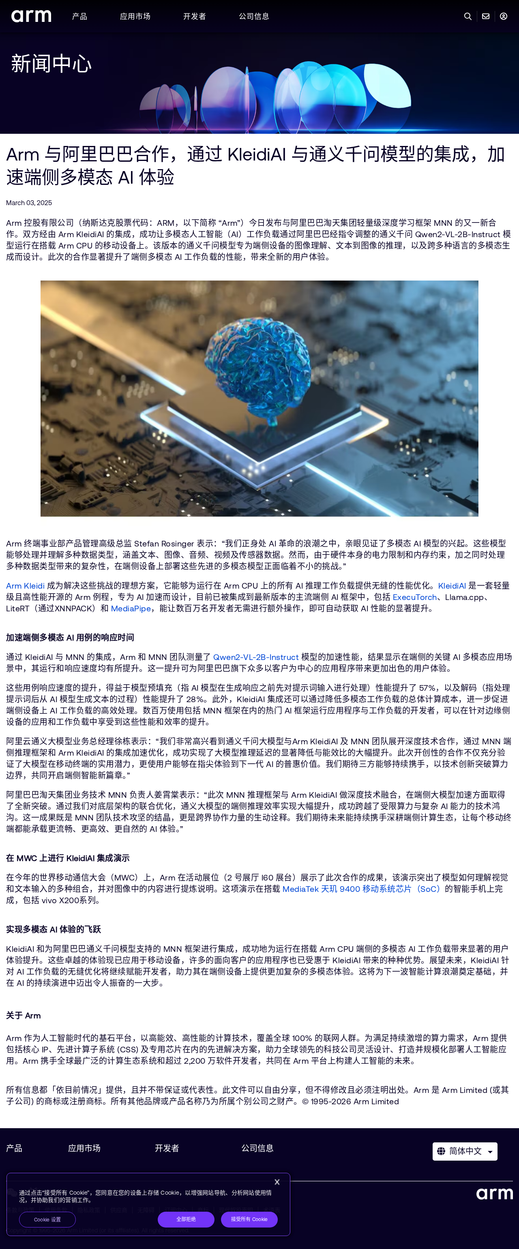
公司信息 (254, 16)
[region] (148, 1204)
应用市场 (135, 16)
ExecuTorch (415, 597)
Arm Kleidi (25, 585)
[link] (31, 19)
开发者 (194, 16)
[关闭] (277, 1182)
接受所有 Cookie (249, 1219)
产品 (80, 16)
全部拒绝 (186, 1219)
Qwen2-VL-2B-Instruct (256, 657)
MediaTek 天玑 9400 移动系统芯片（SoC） (364, 888)
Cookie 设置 (47, 1220)
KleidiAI (452, 585)
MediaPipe (131, 608)
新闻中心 (51, 63)
